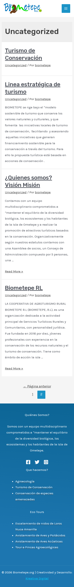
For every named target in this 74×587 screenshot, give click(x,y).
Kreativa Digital (37, 578)
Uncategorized (16, 65)
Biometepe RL (24, 288)
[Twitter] (37, 462)
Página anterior (37, 386)
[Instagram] (46, 462)
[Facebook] (28, 462)
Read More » (14, 271)
